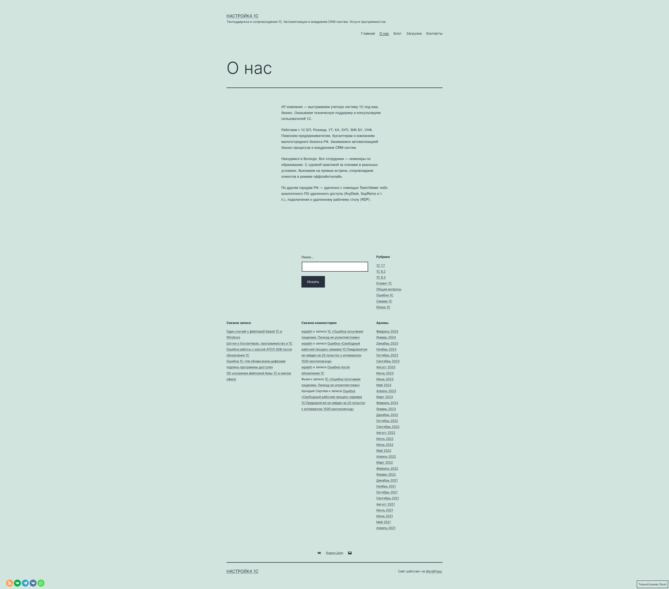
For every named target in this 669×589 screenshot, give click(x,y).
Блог (398, 33)
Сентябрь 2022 (387, 427)
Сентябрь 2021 (387, 498)
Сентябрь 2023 (387, 361)
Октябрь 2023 (387, 355)
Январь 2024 (386, 337)
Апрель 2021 (385, 528)
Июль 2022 (385, 439)
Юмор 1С (383, 307)
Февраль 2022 (387, 468)
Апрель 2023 (386, 391)
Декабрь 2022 (387, 415)
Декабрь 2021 (387, 480)
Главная (368, 33)
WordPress (434, 571)
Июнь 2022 (384, 444)
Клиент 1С (384, 283)
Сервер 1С (384, 301)
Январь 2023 (386, 409)
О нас (384, 33)
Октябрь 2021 (387, 492)
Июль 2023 (385, 373)
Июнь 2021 (384, 516)
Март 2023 (384, 397)
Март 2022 (384, 462)
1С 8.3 (381, 277)
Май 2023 (383, 385)
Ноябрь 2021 (386, 486)
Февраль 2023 (387, 403)
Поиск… (307, 257)
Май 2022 (383, 450)
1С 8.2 (381, 271)
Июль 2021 (384, 510)
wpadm (306, 331)
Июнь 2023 (384, 379)
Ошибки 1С (384, 295)
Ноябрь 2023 (386, 349)
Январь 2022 (386, 474)
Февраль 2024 (387, 331)
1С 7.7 (380, 265)
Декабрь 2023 (387, 343)
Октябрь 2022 (387, 421)
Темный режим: (649, 584)
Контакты (434, 33)
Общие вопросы (388, 289)
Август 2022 (385, 432)
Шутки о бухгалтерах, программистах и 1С (259, 343)
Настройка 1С (242, 15)
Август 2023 (385, 367)
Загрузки (414, 33)
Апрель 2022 (386, 456)
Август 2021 (385, 504)
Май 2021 (383, 522)
